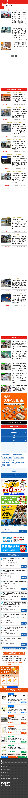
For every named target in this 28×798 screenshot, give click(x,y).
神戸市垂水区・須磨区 (19, 457)
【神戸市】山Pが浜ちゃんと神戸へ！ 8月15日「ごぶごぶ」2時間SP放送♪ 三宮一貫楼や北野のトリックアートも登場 (19, 98)
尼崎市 (12, 462)
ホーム (3, 761)
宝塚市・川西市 (17, 460)
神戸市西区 (4, 460)
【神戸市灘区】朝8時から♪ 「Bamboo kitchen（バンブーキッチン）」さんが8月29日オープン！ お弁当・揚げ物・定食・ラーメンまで (19, 367)
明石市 (3, 465)
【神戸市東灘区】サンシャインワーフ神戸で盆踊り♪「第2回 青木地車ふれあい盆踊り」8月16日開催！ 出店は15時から (19, 299)
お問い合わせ (5, 772)
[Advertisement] (14, 73)
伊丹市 (10, 460)
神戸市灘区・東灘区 (17, 454)
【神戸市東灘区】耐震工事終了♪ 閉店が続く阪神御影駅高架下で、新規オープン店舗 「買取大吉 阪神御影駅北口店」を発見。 (19, 284)
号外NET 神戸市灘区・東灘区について (10, 778)
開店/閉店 (22, 10)
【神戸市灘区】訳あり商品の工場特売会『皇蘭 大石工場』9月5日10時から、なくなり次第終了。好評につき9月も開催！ (19, 145)
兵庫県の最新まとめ (6, 454)
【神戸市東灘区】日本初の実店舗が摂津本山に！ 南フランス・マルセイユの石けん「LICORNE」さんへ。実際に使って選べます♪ (19, 113)
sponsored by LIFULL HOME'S (14, 690)
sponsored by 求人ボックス (14, 555)
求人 (17, 10)
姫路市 (8, 465)
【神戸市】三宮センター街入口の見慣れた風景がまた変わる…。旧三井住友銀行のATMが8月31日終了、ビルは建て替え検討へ (19, 240)
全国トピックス (4, 10)
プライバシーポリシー (6, 775)
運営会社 (4, 763)
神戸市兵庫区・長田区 (7, 457)
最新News (12, 10)
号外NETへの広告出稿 (6, 769)
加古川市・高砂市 (20, 462)
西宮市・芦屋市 (5, 462)
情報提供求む (5, 766)
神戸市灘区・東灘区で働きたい (13, 554)
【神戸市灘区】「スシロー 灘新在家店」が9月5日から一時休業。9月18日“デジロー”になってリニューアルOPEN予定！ (19, 345)
